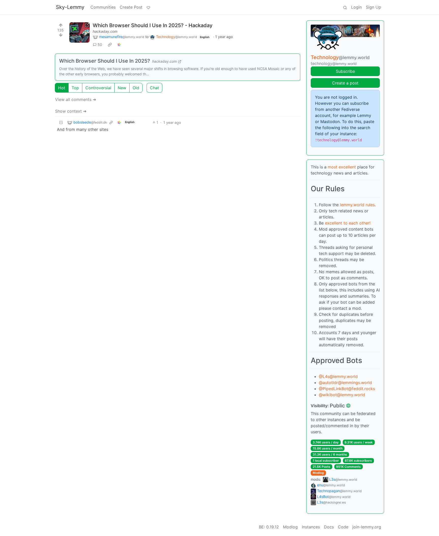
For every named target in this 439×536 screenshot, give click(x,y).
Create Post (131, 7)
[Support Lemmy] (148, 7)
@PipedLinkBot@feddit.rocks (347, 388)
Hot (61, 87)
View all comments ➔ (75, 99)
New (122, 87)
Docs (329, 526)
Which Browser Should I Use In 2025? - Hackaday (152, 25)
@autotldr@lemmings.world (345, 382)
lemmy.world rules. (358, 204)
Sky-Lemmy (70, 7)
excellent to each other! (347, 223)
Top (75, 87)
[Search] (345, 7)
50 (100, 44)
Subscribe (345, 71)
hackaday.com (105, 31)
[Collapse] (61, 122)
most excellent (342, 166)
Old (136, 87)
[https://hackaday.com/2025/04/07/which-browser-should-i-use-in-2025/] (79, 32)
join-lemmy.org (366, 526)
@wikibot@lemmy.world (342, 394)
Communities (103, 7)
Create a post (345, 82)
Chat (154, 87)
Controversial (98, 87)
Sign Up (373, 7)
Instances (311, 526)
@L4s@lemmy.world (338, 376)
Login (356, 7)
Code (343, 526)
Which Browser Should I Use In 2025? (104, 61)
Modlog (318, 473)
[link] (109, 44)
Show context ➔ (70, 111)
